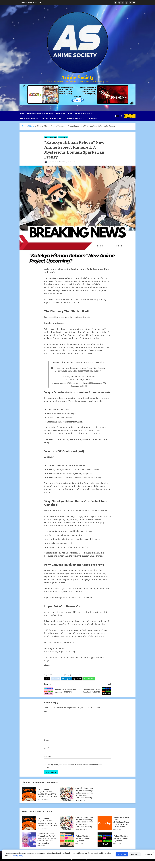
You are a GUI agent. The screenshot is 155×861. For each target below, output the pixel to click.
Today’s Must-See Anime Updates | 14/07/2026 (120, 838)
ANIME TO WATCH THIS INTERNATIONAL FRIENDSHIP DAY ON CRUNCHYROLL (122, 822)
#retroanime (77, 675)
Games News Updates (75, 118)
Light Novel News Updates (52, 118)
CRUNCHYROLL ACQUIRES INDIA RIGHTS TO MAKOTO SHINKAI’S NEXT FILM (47, 793)
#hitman (31, 126)
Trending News (62, 137)
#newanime (59, 675)
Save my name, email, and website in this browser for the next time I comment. (74, 766)
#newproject (68, 675)
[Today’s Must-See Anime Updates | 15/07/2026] (67, 839)
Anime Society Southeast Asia (40, 113)
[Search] (121, 116)
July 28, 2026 (118, 829)
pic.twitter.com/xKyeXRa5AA (79, 379)
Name (47, 740)
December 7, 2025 (64, 162)
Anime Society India (64, 113)
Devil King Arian (52, 162)
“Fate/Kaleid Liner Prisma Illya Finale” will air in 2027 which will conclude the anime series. (47, 838)
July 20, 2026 (42, 846)
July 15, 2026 (118, 843)
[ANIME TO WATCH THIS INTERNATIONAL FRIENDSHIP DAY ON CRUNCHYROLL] (105, 823)
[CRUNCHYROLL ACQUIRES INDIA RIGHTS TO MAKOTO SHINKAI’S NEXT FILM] (29, 794)
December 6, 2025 (79, 386)
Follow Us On (130, 116)
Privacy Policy (18, 855)
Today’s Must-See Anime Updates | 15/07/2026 (82, 838)
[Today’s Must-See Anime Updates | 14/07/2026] (105, 839)
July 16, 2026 (80, 843)
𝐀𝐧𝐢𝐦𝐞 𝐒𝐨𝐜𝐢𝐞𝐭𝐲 (77, 77)
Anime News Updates (83, 113)
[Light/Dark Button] (117, 116)
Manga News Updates (29, 118)
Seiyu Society (93, 118)
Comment (48, 711)
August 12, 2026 (43, 799)
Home (22, 113)
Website (47, 756)
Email (47, 748)
